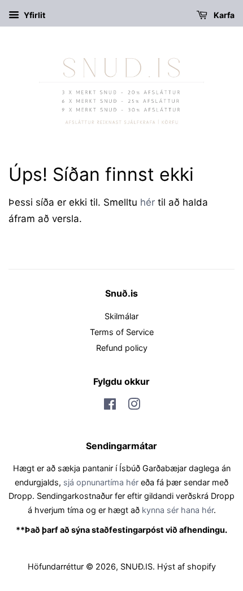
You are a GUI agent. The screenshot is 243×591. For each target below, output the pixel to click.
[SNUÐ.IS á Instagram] (134, 406)
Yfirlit (33, 15)
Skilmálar (121, 316)
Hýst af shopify (186, 566)
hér (147, 202)
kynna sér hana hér (178, 510)
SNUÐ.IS (136, 566)
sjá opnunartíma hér (100, 482)
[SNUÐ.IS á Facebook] (109, 406)
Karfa (223, 15)
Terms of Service (122, 332)
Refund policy (121, 348)
